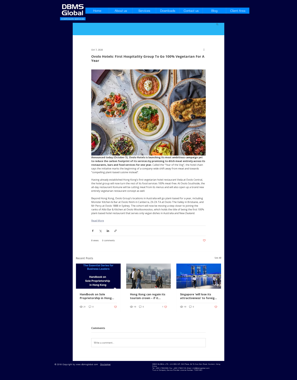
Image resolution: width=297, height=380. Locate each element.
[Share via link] (115, 230)
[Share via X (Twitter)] (100, 230)
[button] (217, 24)
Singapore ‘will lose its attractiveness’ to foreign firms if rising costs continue (198, 296)
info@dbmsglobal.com (201, 368)
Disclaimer (105, 364)
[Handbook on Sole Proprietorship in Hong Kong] (98, 276)
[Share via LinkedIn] (107, 230)
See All (218, 257)
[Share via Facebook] (92, 230)
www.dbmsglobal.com (87, 364)
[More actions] (204, 49)
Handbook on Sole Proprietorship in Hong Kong (96, 296)
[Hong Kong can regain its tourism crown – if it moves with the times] (148, 276)
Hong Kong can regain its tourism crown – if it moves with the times (147, 296)
